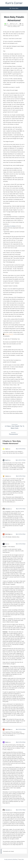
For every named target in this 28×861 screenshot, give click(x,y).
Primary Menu (14, 8)
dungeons (15, 25)
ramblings (15, 26)
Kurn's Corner (14, 3)
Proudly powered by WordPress (11, 859)
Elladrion (7, 742)
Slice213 (7, 460)
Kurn (7, 23)
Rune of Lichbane (11, 226)
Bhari (23, 859)
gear (23, 25)
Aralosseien (7, 508)
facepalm (19, 25)
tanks (18, 26)
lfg (11, 26)
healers (9, 26)
